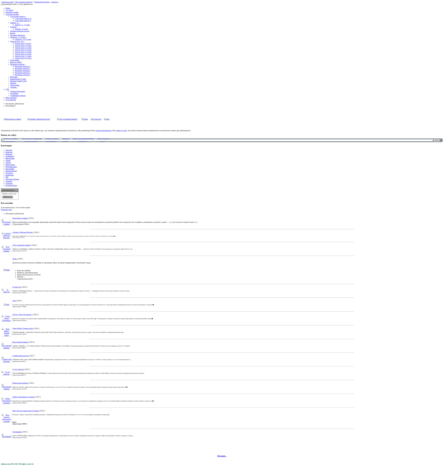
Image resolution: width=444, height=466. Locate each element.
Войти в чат (8, 197)
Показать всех (6, 210)
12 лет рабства (18, 369)
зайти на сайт (121, 131)
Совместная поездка (20, 356)
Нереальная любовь (20, 383)
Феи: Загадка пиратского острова (25, 411)
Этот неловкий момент (21, 245)
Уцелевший (17, 432)
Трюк (14, 259)
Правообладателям (41, 2)
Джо (14, 301)
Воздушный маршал (20, 342)
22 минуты (16, 287)
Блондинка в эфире (20, 218)
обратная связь (7, 2)
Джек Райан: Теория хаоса (23, 328)
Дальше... (222, 456)
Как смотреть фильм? (23, 2)
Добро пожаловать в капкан (23, 397)
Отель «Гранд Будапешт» (22, 315)
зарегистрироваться (103, 131)
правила (54, 2)
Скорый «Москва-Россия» (22, 232)
